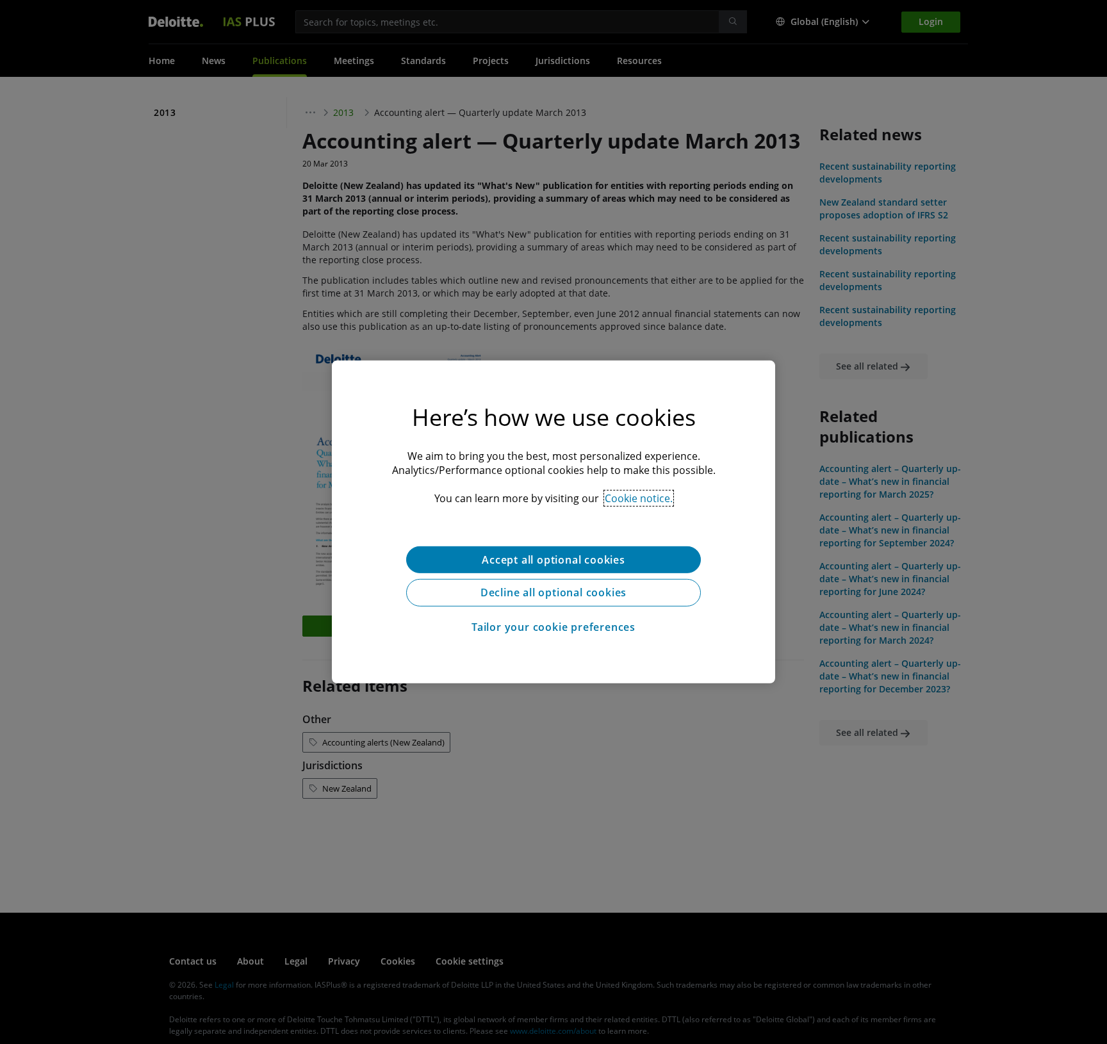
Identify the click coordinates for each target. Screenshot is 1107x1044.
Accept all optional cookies (553, 560)
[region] (553, 522)
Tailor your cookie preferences (554, 628)
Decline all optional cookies (553, 593)
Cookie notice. (639, 498)
